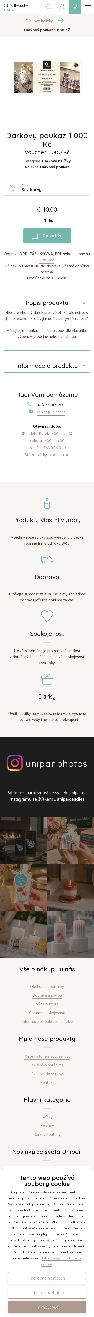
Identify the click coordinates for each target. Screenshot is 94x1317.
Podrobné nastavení (47, 1278)
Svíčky (47, 1117)
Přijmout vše (47, 1307)
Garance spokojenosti (47, 1012)
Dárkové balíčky (47, 1134)
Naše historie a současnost (47, 1056)
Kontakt (47, 1082)
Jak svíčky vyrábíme (47, 1065)
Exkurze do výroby (47, 1073)
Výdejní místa (47, 1004)
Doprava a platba (47, 995)
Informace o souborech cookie (47, 1021)
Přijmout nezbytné (47, 1292)
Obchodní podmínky (47, 986)
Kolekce (47, 1125)
